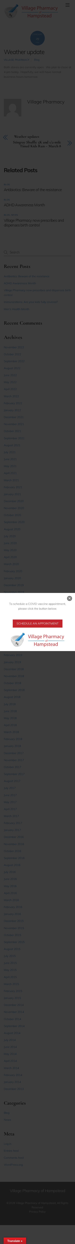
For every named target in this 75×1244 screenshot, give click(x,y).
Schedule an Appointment (38, 623)
